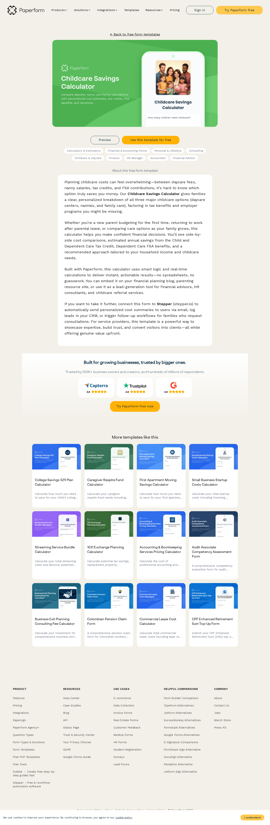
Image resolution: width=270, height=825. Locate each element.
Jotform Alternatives (178, 713)
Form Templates (24, 749)
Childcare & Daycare (88, 158)
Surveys (119, 757)
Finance (114, 158)
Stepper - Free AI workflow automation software (31, 784)
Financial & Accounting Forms (127, 150)
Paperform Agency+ (26, 727)
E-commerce (122, 698)
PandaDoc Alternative (178, 764)
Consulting (196, 150)
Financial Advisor (184, 158)
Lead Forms (121, 764)
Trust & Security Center (79, 735)
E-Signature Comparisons (181, 742)
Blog (66, 713)
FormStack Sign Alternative (182, 749)
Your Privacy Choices (77, 742)
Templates (131, 10)
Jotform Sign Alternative (180, 771)
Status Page (71, 727)
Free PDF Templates (26, 757)
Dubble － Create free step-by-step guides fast (34, 773)
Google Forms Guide (77, 757)
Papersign (19, 720)
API (65, 720)
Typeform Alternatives (179, 705)
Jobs (217, 713)
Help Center (71, 698)
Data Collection (124, 705)
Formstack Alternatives (179, 727)
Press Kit (220, 727)
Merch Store (222, 720)
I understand (252, 817)
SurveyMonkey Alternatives (182, 720)
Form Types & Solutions (29, 742)
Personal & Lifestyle (167, 150)
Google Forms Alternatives (182, 735)
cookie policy (124, 817)
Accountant (157, 158)
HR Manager (135, 158)
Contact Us (221, 705)
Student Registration (127, 749)
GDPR (67, 749)
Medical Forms (123, 735)
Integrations (21, 713)
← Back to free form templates (135, 34)
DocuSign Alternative (178, 757)
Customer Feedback (127, 727)
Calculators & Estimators (83, 150)
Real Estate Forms (126, 720)
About (218, 698)
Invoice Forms (123, 713)
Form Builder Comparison (181, 698)
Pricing (175, 10)
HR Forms (120, 742)
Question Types (23, 735)
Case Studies (72, 705)
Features (19, 698)
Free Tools (20, 764)
